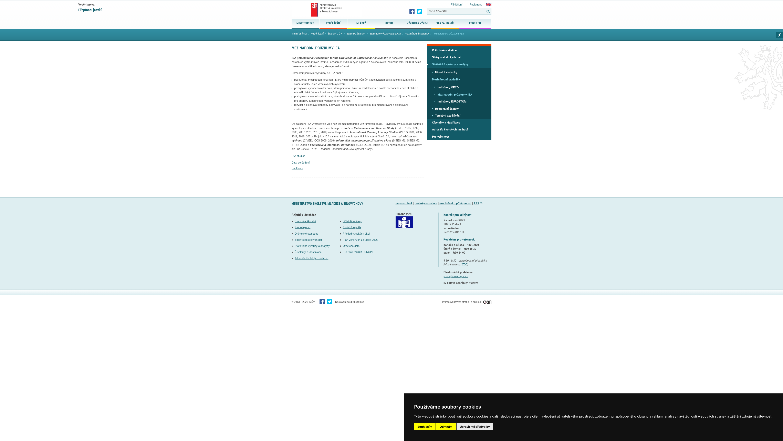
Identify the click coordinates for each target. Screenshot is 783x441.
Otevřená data (351, 245)
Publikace (297, 168)
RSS (476, 203)
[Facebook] (412, 11)
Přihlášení (456, 4)
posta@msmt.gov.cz (455, 276)
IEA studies (298, 155)
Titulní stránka (299, 33)
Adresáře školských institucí (311, 258)
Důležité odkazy (352, 221)
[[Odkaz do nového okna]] (404, 227)
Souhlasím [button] (424, 426)
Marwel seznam (779, 35)
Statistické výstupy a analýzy (385, 33)
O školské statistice (306, 233)
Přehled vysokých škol (356, 233)
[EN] (488, 5)
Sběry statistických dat (308, 239)
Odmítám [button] (446, 426)
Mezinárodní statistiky (417, 33)
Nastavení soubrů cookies (349, 302)
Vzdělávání (317, 33)
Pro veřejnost (302, 227)
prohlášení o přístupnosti (455, 203)
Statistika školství (355, 33)
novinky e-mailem (426, 203)
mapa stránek (404, 203)
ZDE (464, 264)
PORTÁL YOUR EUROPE (358, 252)
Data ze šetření (301, 162)
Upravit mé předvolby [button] (475, 426)
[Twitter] (419, 11)
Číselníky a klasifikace (308, 252)
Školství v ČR (335, 33)
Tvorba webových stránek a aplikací (462, 302)
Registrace (476, 4)
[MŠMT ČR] (327, 10)
